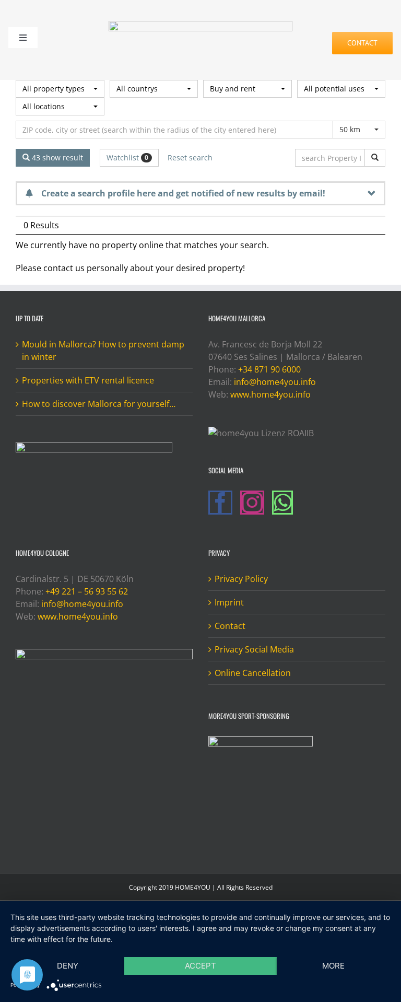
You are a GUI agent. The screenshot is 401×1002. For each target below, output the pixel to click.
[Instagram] (252, 503)
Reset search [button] (190, 157)
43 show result (56, 157)
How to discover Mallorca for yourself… (98, 404)
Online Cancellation (253, 673)
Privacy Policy (241, 579)
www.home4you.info (270, 394)
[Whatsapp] (282, 503)
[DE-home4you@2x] (200, 25)
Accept (200, 966)
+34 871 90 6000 (269, 369)
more (333, 966)
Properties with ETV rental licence (88, 380)
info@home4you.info (275, 382)
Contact (230, 626)
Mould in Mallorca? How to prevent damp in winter (103, 351)
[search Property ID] (374, 158)
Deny (67, 966)
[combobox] (60, 89)
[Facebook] (220, 503)
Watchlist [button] (127, 157)
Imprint (229, 602)
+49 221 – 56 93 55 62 (86, 591)
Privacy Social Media (254, 649)
